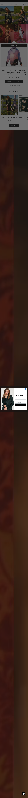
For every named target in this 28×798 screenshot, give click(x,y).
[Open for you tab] (23, 793)
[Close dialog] (26, 389)
